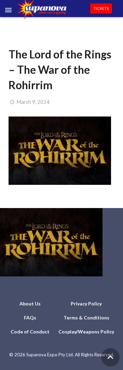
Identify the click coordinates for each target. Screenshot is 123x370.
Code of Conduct (30, 331)
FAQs (30, 317)
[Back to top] (110, 357)
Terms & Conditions (86, 317)
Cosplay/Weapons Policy (86, 331)
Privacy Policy (86, 303)
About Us (30, 303)
